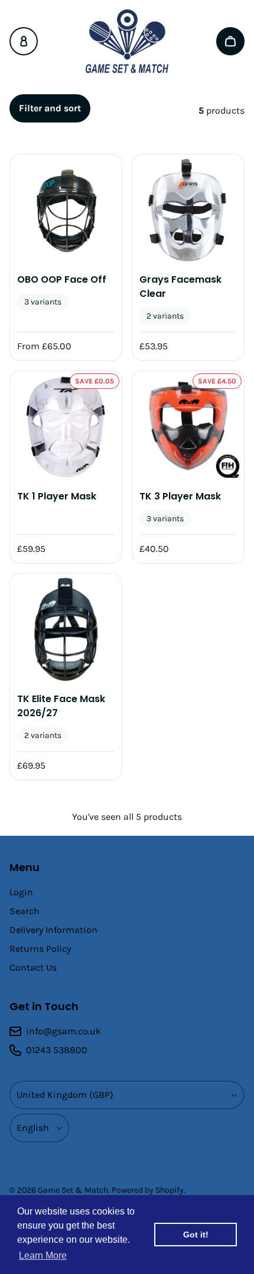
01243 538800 (56, 1049)
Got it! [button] (196, 1234)
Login (21, 892)
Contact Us (33, 967)
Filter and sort (50, 108)
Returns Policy (40, 948)
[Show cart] (230, 41)
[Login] (23, 41)
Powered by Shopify (148, 1190)
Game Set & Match (73, 1190)
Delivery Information (53, 929)
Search (24, 910)
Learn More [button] (43, 1255)
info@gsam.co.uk (63, 1031)
